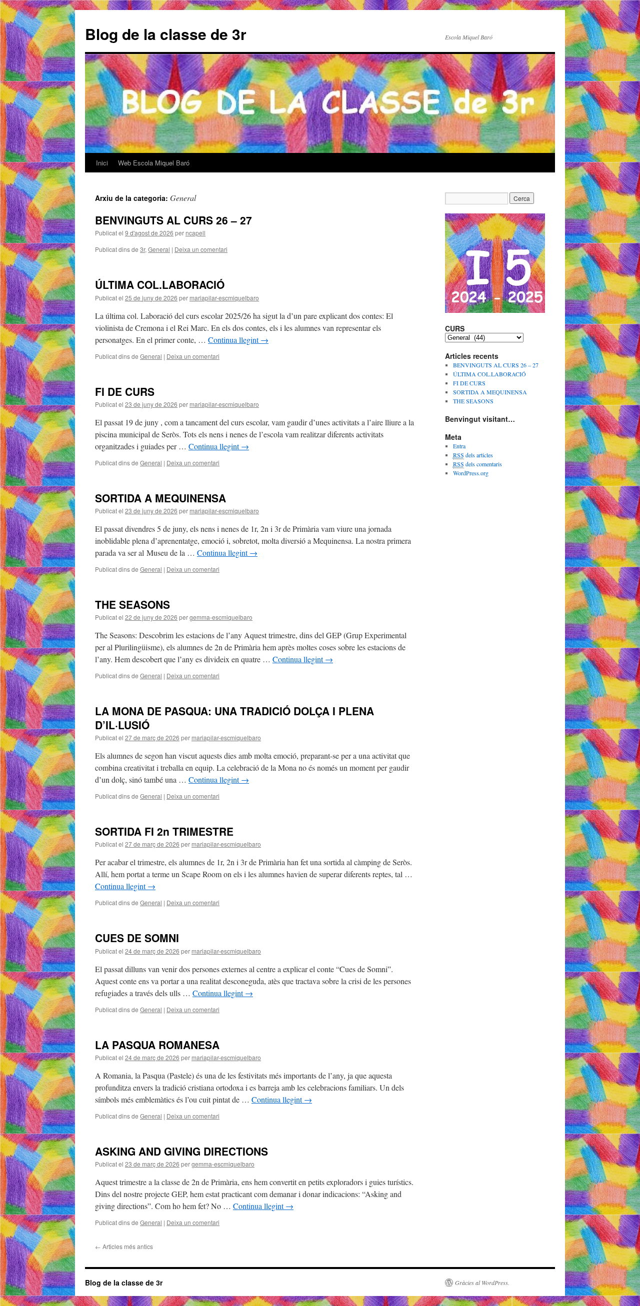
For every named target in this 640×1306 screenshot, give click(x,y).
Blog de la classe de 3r (165, 33)
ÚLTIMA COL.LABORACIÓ (159, 284)
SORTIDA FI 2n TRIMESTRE (164, 831)
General (159, 249)
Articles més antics (124, 1246)
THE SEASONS (132, 604)
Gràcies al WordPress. (482, 1283)
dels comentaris (477, 464)
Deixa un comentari (201, 249)
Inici (102, 162)
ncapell (196, 232)
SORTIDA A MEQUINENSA (160, 497)
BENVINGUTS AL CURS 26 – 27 (173, 219)
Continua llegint (238, 339)
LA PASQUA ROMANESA (157, 1044)
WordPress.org (470, 473)
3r (142, 249)
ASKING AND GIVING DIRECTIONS (181, 1151)
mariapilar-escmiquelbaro (224, 297)
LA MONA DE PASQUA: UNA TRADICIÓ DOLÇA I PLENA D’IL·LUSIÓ (234, 717)
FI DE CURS (124, 391)
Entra (459, 446)
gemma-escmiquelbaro (221, 617)
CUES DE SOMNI (137, 937)
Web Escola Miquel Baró (154, 162)
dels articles (473, 455)
